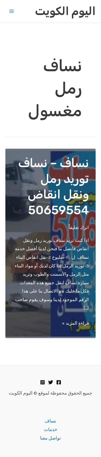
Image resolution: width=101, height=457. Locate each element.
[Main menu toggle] (11, 11)
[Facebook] (58, 382)
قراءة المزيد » (75, 324)
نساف (50, 421)
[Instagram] (42, 382)
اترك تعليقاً (79, 227)
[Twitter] (50, 382)
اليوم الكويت (65, 11)
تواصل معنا (50, 438)
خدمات (50, 429)
